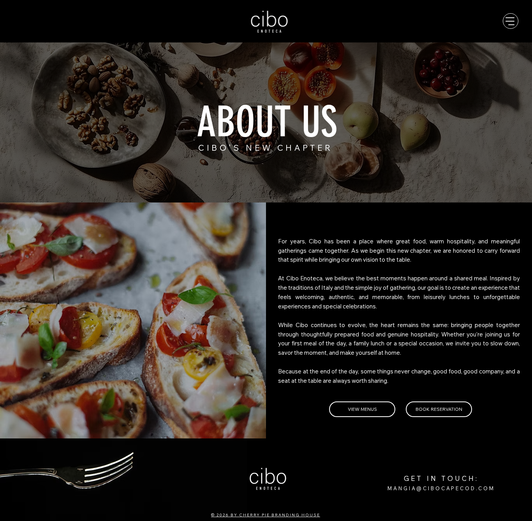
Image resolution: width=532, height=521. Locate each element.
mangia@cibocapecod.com (441, 488)
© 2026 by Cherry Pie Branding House (265, 514)
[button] (439, 409)
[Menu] (510, 21)
